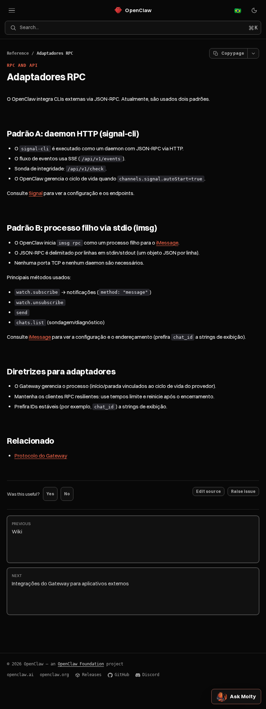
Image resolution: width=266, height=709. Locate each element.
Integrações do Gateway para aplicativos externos (70, 580)
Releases (91, 674)
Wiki (21, 528)
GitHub (122, 674)
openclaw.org (54, 674)
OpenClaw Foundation (81, 664)
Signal (36, 193)
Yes (50, 493)
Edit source (208, 491)
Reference (18, 53)
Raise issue (243, 491)
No (67, 493)
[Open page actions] (253, 53)
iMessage (167, 242)
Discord (150, 674)
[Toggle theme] (254, 10)
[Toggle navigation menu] (12, 10)
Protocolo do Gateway (41, 455)
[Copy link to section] (146, 134)
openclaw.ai (20, 674)
